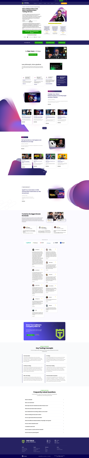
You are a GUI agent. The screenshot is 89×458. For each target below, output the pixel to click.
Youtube (49, 441)
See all (44, 128)
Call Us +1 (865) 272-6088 (60, 456)
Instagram (57, 442)
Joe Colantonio (45, 456)
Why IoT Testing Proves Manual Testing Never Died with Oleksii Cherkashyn (26, 117)
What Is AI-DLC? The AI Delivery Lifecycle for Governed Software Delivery (26, 162)
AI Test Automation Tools (37, 448)
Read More (22, 148)
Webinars (46, 450)
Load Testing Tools (36, 449)
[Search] (64, 0)
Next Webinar (64, 3)
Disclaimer (59, 455)
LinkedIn (49, 440)
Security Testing (24, 450)
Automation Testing (24, 448)
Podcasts (46, 449)
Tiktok (57, 441)
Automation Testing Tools (37, 451)
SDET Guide (35, 450)
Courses (46, 451)
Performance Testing (24, 449)
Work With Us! (55, 455)
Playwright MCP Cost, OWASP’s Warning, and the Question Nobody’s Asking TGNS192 (31, 0)
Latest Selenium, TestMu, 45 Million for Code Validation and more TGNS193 (38, 117)
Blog (45, 448)
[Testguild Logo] (26, 3)
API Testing (23, 451)
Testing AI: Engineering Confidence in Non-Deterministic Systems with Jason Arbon (50, 118)
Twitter (49, 442)
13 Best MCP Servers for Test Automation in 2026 (61, 161)
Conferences (58, 448)
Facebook (57, 440)
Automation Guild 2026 (59, 449)
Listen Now (49, 104)
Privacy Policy (62, 455)
